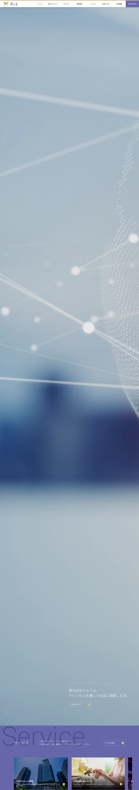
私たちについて (76, 704)
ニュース (93, 4)
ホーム (40, 4)
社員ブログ (105, 4)
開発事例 (79, 4)
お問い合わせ (132, 4)
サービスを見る (110, 743)
